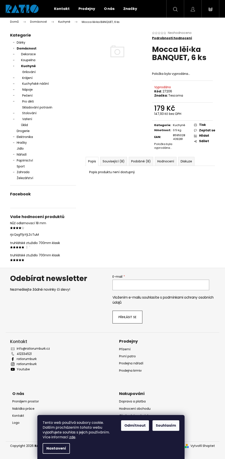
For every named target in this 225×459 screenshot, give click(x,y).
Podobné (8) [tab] (141, 161)
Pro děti (28, 101)
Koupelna (28, 60)
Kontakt (18, 415)
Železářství (25, 178)
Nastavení (56, 448)
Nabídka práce (23, 408)
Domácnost (26, 48)
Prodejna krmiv (130, 370)
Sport (21, 166)
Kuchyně (28, 66)
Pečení (27, 95)
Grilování (29, 72)
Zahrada (23, 172)
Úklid (24, 125)
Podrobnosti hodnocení (172, 38)
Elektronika (25, 137)
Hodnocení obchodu (135, 408)
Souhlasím (166, 425)
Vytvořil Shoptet (203, 446)
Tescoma (175, 95)
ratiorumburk (27, 359)
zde (72, 437)
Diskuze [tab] (186, 161)
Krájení (27, 78)
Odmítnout (135, 425)
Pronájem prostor (25, 401)
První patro (127, 356)
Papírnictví (25, 160)
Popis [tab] (92, 161)
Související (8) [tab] (114, 161)
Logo (16, 422)
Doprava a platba (132, 401)
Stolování (29, 113)
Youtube (23, 369)
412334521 (24, 354)
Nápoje (27, 89)
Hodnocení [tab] (165, 161)
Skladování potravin (37, 107)
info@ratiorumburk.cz (33, 348)
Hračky (22, 142)
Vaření (27, 119)
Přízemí (125, 349)
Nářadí (22, 154)
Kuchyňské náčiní (35, 83)
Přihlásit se (127, 317)
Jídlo (20, 148)
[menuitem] (62, 9)
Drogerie (23, 131)
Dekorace (28, 54)
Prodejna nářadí (131, 363)
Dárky (21, 42)
